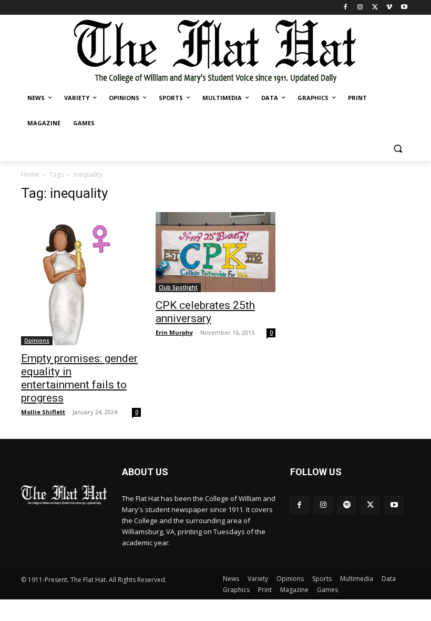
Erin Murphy (174, 332)
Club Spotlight (178, 287)
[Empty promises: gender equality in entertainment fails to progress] (81, 279)
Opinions (36, 340)
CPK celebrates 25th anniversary (205, 312)
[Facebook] (346, 8)
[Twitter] (375, 8)
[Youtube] (404, 8)
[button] (397, 148)
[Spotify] (346, 505)
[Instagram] (360, 8)
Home (30, 174)
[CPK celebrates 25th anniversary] (215, 252)
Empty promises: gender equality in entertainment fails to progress (79, 378)
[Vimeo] (389, 8)
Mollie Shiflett (43, 412)
